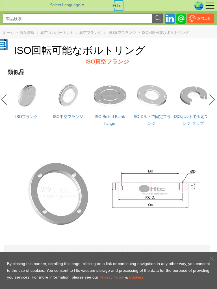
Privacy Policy (111, 277)
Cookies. (136, 277)
